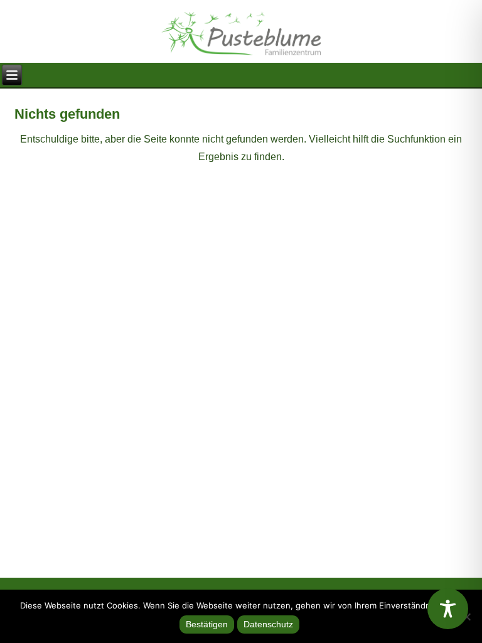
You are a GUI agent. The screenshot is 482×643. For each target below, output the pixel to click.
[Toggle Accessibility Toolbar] (447, 608)
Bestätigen (207, 624)
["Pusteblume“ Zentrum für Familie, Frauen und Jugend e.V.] (241, 28)
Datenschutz (268, 624)
